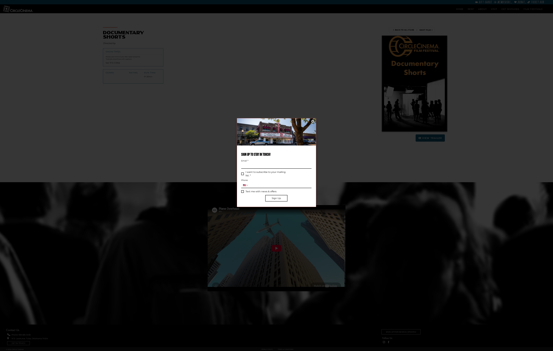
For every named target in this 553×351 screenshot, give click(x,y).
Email (244, 161)
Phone (244, 180)
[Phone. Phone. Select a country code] (245, 185)
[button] (313, 121)
